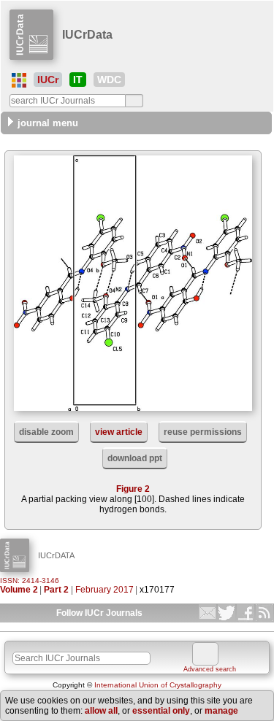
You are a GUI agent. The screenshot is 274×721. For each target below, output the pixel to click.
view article (118, 432)
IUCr (47, 79)
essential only (161, 711)
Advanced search (209, 669)
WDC (109, 79)
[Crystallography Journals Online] (19, 80)
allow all (101, 711)
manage (221, 711)
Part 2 (56, 590)
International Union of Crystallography (157, 685)
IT (78, 79)
